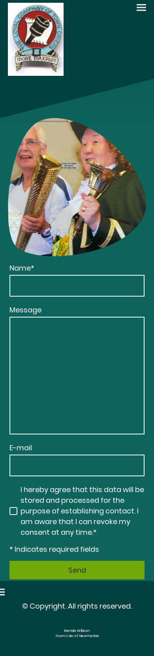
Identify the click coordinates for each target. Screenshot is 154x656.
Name (21, 268)
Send (77, 570)
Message (25, 310)
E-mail (20, 448)
